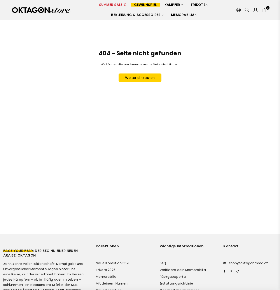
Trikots (198, 4)
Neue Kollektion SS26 (113, 263)
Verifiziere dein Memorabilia (183, 269)
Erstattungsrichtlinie (176, 283)
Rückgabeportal (173, 276)
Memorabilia (183, 14)
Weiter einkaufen (140, 77)
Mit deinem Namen (112, 283)
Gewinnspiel (145, 4)
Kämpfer (172, 4)
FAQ (163, 263)
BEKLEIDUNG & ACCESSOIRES (136, 14)
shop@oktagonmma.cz (248, 263)
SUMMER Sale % (112, 4)
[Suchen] (247, 10)
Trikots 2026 (106, 269)
